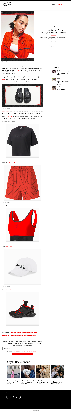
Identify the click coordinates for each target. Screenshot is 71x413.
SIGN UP (22, 353)
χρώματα (10, 116)
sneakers (4, 79)
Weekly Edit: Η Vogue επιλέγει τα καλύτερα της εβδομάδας (23, 332)
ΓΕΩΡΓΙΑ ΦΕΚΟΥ (53, 41)
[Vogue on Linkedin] (20, 397)
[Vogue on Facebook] (7, 397)
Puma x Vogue (12, 162)
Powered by (8, 408)
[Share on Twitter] (53, 46)
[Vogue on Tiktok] (13, 397)
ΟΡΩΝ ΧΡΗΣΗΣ (15, 351)
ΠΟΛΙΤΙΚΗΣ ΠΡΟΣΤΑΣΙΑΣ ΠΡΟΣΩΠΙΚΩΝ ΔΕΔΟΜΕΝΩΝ (28, 351)
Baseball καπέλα (5, 111)
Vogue (17, 70)
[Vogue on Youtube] (17, 397)
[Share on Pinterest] (56, 46)
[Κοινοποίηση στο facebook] (50, 46)
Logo (16, 393)
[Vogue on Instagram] (10, 397)
